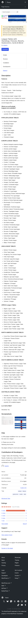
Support (5, 70)
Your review (4, 523)
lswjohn (5, 45)
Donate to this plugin (7, 548)
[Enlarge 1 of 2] (11, 418)
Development (6, 66)
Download (5, 49)
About (3, 557)
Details (5, 55)
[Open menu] (25, 2)
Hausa (6, 597)
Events (17, 573)
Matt (3, 585)
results (21, 494)
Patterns (17, 565)
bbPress (4, 588)
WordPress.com (6, 583)
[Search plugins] (17, 11)
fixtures (24, 491)
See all (25, 523)
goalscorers (15, 494)
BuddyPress (5, 591)
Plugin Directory (5, 6)
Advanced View (5, 498)
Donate (17, 575)
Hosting (3, 562)
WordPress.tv (5, 578)
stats (25, 494)
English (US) (24, 487)
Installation (6, 63)
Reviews (5, 59)
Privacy (3, 565)
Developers (4, 575)
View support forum (6, 535)
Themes (17, 560)
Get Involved (18, 570)
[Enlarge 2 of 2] (24, 418)
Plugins (17, 562)
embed (19, 491)
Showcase (18, 557)
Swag (17, 578)
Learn (3, 570)
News (3, 560)
